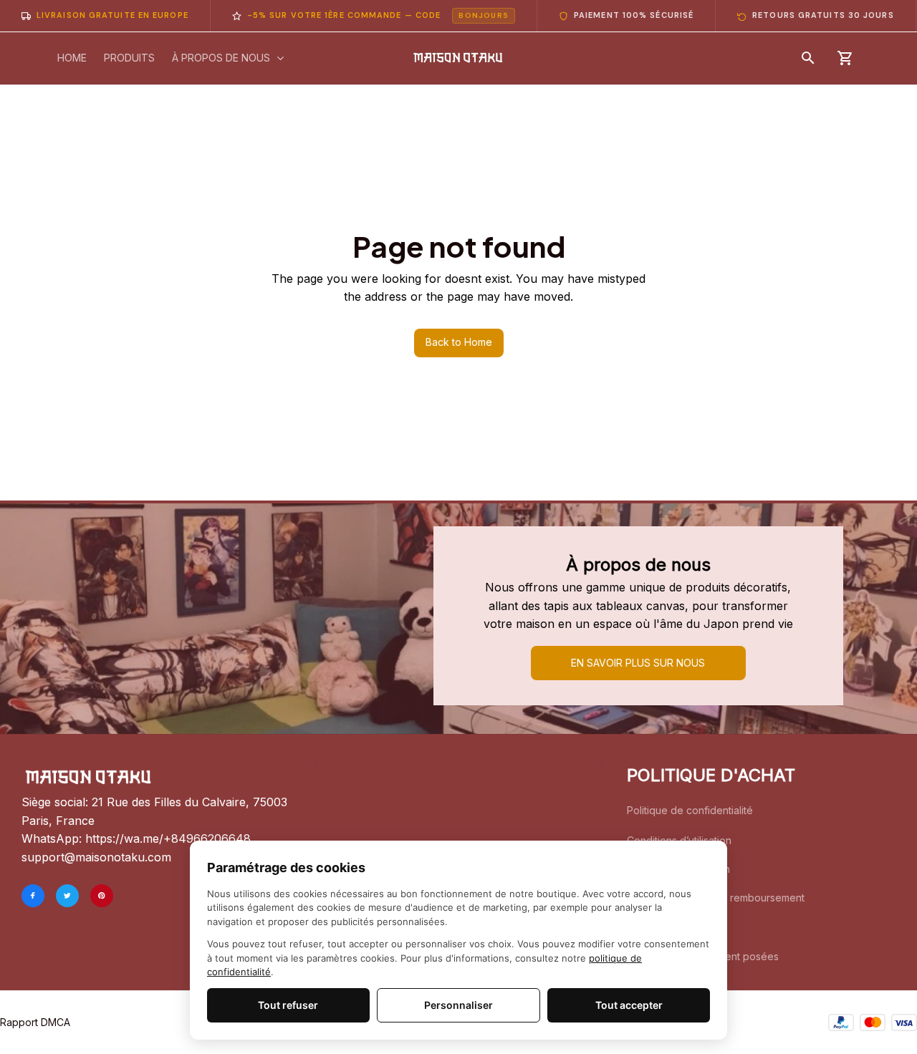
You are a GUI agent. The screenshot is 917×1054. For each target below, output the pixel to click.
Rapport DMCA (35, 1022)
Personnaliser (458, 1005)
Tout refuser (288, 1005)
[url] (168, 839)
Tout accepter (629, 1005)
